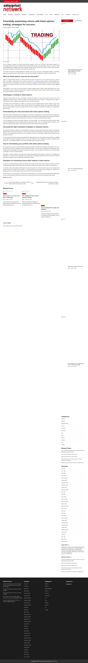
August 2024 (63, 508)
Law (46, 14)
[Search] (84, 15)
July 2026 (63, 468)
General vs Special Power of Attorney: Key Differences (72, 462)
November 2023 (64, 525)
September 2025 (64, 489)
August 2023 (63, 532)
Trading (67, 14)
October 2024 (64, 503)
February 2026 (64, 477)
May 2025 (63, 492)
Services (63, 440)
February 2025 (64, 499)
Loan (51, 14)
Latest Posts (66, 20)
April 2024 (63, 513)
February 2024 (64, 517)
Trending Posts (78, 20)
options (35, 82)
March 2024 (63, 515)
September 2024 (64, 506)
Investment (40, 14)
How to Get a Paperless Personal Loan (75, 168)
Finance (24, 14)
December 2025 (64, 482)
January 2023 (64, 541)
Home (4, 14)
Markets (56, 14)
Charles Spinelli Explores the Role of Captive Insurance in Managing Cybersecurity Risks (75, 71)
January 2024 (64, 520)
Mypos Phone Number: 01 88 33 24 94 (75, 266)
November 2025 (64, 485)
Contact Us (75, 14)
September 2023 (64, 529)
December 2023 (64, 522)
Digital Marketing (64, 423)
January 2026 (64, 480)
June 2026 (63, 470)
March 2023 (63, 539)
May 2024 (63, 510)
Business (17, 14)
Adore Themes (53, 661)
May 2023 (63, 536)
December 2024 (64, 501)
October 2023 (64, 527)
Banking (10, 14)
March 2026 (63, 475)
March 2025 (63, 496)
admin (17, 27)
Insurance (32, 14)
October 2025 (64, 487)
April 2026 (63, 473)
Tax (62, 14)
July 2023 (63, 534)
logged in (11, 225)
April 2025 (63, 494)
